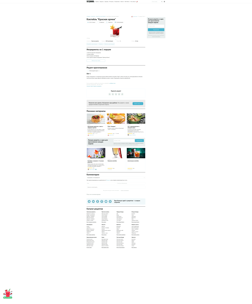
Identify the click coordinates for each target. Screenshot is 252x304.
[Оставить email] (124, 140)
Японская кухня (90, 245)
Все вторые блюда (135, 222)
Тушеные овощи (135, 220)
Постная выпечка (120, 243)
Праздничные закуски (106, 230)
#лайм (91, 86)
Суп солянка (119, 219)
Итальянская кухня (90, 241)
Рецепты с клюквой (90, 219)
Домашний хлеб (120, 230)
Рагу (132, 219)
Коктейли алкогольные (92, 44)
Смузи (133, 245)
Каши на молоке (105, 245)
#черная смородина (97, 86)
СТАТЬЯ (89, 159)
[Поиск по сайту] (157, 2)
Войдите (108, 180)
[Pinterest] (101, 201)
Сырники (88, 227)
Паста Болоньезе (135, 227)
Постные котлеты (120, 245)
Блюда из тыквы (90, 220)
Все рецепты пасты (135, 234)
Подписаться (139, 140)
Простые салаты (105, 213)
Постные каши (119, 244)
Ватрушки (119, 226)
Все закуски (104, 234)
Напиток (101, 44)
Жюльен (103, 226)
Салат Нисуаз (104, 217)
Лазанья (133, 230)
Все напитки (134, 247)
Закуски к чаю (104, 233)
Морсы (133, 240)
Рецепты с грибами (90, 216)
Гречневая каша (105, 239)
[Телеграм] (89, 201)
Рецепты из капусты (91, 213)
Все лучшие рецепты (91, 234)
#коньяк (88, 86)
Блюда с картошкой (91, 215)
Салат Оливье (104, 215)
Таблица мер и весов (96, 60)
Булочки (118, 227)
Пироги (118, 233)
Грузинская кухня (90, 240)
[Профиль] (164, 1)
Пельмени (134, 216)
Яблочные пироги (90, 217)
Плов (133, 215)
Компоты (133, 244)
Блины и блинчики (90, 229)
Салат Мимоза (104, 219)
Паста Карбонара (135, 226)
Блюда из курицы (90, 230)
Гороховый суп (120, 217)
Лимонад (133, 243)
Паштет (103, 231)
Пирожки (118, 231)
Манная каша (104, 243)
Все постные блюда (120, 247)
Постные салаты (120, 239)
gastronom (135, 16)
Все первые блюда (120, 222)
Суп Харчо (119, 220)
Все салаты (104, 222)
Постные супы (119, 241)
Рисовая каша (104, 241)
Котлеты (133, 213)
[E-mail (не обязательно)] (131, 183)
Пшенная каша (105, 244)
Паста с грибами (135, 229)
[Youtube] (106, 201)
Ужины (88, 233)
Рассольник (119, 216)
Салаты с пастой (135, 231)
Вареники (134, 217)
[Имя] (101, 183)
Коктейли (134, 239)
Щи (117, 213)
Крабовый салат (105, 220)
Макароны (134, 233)
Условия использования (134, 144)
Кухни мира (89, 247)
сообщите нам (112, 83)
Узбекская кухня (90, 244)
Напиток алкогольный (109, 44)
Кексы (118, 229)
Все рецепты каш (105, 247)
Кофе (133, 241)
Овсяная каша (104, 240)
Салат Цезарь (104, 216)
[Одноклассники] (97, 201)
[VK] (93, 201)
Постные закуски (120, 240)
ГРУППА (109, 159)
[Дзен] (110, 201)
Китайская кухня (90, 243)
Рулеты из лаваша (105, 227)
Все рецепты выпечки (121, 234)
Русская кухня (89, 239)
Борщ (118, 215)
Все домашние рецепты (91, 222)
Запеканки (89, 231)
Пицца (88, 226)
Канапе (103, 229)
